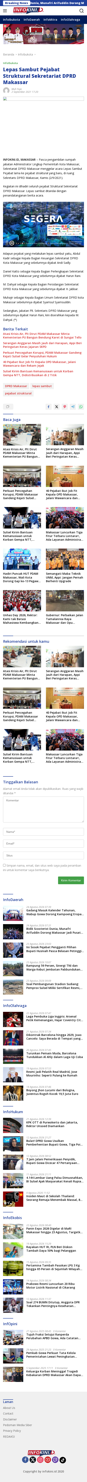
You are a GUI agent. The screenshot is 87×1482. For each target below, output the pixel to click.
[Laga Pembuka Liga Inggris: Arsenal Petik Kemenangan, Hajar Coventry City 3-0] (13, 1019)
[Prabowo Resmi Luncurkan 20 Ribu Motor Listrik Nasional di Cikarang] (13, 1286)
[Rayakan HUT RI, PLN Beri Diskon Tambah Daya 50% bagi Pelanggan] (13, 1250)
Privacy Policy (12, 1431)
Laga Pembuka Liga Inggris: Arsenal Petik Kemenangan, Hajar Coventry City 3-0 (54, 1018)
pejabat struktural (18, 393)
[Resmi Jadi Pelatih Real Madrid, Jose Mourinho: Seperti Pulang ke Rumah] (13, 1074)
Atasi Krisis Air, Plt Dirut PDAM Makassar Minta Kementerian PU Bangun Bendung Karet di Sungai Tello (42, 335)
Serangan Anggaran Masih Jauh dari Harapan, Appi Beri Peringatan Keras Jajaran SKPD (42, 345)
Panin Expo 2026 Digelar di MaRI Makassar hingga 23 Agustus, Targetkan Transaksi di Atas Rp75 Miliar (55, 1230)
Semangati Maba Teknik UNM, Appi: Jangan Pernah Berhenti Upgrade (64, 577)
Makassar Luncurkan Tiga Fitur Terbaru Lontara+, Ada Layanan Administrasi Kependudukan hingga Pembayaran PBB (64, 536)
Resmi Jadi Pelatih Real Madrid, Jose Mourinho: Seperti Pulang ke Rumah (51, 1073)
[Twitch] (55, 1460)
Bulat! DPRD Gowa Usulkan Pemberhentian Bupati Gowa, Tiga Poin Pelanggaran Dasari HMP (54, 1142)
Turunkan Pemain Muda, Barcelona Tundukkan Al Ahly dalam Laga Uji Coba (54, 1055)
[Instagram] (40, 1460)
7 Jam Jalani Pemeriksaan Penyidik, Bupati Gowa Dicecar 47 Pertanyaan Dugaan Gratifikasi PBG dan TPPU (51, 1161)
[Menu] (5, 10)
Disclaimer (10, 1419)
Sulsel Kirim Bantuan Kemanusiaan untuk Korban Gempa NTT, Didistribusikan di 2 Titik (38, 373)
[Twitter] (33, 1460)
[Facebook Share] (49, 407)
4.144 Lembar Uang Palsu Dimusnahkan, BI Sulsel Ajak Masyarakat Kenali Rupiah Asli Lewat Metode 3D (54, 1179)
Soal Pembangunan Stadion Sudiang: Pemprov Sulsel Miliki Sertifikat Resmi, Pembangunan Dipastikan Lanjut (53, 986)
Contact (8, 1413)
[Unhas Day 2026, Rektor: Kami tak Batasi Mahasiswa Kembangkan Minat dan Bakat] (22, 600)
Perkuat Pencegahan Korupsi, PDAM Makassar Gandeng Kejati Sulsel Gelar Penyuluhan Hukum (42, 354)
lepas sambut (42, 386)
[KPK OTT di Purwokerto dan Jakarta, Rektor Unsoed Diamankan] (13, 1125)
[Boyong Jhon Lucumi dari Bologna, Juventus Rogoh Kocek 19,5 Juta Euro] (13, 1093)
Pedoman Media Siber (17, 1425)
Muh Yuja (17, 89)
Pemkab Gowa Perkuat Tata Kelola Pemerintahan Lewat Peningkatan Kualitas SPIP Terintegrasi (51, 1354)
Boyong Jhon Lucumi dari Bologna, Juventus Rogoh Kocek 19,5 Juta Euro (52, 1092)
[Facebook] (25, 1460)
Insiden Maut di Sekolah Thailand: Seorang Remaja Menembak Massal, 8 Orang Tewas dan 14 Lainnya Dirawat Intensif (53, 1198)
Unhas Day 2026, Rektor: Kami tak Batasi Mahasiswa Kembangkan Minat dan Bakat (20, 619)
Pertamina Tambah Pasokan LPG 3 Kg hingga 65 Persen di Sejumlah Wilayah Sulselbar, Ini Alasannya (53, 1267)
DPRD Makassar (16, 386)
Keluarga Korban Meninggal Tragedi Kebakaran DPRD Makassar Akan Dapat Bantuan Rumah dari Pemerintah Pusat (54, 1373)
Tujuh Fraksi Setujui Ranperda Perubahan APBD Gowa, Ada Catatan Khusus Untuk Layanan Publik (52, 1336)
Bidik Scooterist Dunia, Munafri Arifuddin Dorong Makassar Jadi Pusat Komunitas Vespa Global (53, 930)
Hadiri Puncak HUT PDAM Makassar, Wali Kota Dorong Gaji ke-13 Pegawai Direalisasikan (22, 577)
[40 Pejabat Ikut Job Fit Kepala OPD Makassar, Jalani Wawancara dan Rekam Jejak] (65, 476)
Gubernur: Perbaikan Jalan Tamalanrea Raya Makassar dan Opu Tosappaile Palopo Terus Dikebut (64, 619)
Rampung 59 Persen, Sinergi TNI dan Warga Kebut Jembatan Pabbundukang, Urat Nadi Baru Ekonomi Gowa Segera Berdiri (54, 967)
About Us (9, 1408)
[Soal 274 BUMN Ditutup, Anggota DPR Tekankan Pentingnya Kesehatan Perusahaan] (13, 1305)
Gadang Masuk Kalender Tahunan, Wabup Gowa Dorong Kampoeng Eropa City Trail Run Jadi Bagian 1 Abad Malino (55, 912)
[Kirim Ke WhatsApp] (81, 407)
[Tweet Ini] (57, 407)
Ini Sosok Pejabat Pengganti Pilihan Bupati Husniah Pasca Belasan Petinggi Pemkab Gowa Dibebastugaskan (54, 949)
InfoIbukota (10, 63)
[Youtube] (48, 1460)
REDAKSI (9, 1436)
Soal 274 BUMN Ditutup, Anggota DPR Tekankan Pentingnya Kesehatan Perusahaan (53, 1304)
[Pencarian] (81, 10)
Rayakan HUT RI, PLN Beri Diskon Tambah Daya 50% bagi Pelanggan (51, 1248)
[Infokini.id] (30, 10)
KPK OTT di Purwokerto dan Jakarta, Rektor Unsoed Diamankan (52, 1124)
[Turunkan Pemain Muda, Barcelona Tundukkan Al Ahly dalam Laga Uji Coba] (13, 1056)
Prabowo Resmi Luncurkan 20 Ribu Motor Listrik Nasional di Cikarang (50, 1285)
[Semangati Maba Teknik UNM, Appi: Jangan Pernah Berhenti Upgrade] (65, 559)
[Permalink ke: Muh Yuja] (6, 90)
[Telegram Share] (73, 407)
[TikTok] (62, 1460)
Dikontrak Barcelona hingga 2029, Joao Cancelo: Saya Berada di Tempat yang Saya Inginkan (54, 1036)
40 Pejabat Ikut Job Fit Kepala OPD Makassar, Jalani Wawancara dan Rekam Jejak (39, 363)
